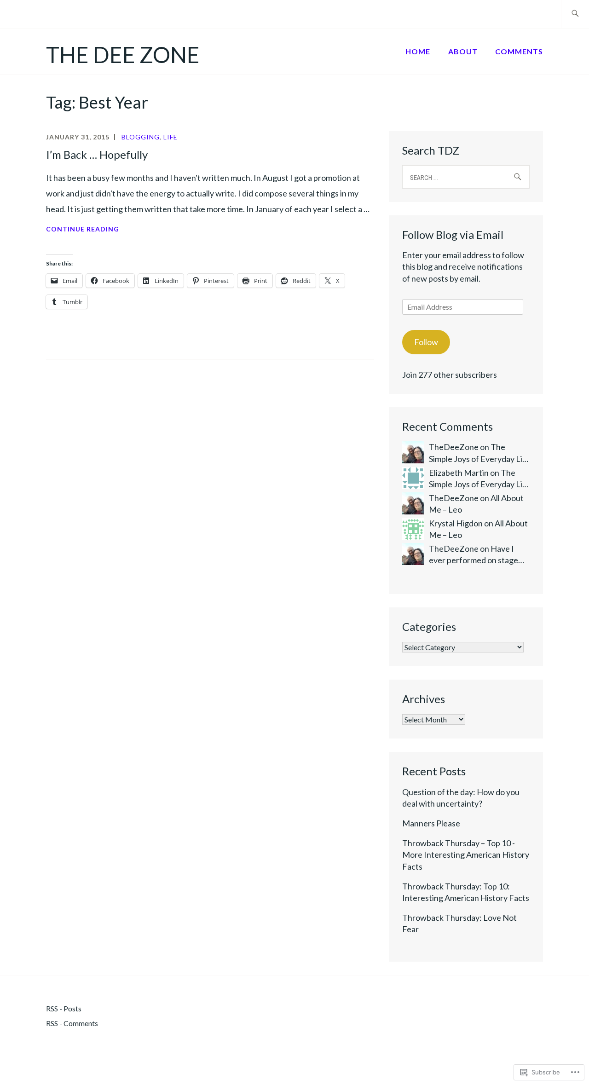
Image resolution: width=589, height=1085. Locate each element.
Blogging (140, 137)
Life (170, 137)
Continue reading (82, 230)
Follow (426, 342)
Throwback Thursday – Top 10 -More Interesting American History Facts (465, 854)
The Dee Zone (123, 54)
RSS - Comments (72, 1023)
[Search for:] (575, 14)
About (463, 51)
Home (417, 51)
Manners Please (431, 823)
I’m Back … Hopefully (97, 154)
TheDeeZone (454, 447)
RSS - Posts (63, 1008)
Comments (519, 51)
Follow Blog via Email (452, 234)
